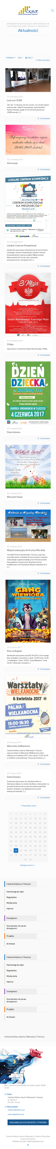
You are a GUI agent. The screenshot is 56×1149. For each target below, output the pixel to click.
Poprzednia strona (29, 806)
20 (26, 823)
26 (16, 828)
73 (11, 855)
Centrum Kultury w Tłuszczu (19, 884)
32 (45, 828)
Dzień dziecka (13, 432)
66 (16, 850)
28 (26, 828)
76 (26, 855)
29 (30, 828)
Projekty (10, 936)
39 (40, 832)
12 (26, 818)
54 (35, 841)
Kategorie (10, 58)
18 (16, 823)
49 (11, 841)
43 (21, 837)
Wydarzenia (12, 903)
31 (40, 828)
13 (30, 818)
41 (11, 837)
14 (35, 818)
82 (30, 860)
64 (45, 846)
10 (16, 818)
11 (21, 818)
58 (16, 846)
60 (26, 846)
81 (26, 860)
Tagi (19, 58)
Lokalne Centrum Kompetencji (21, 245)
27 (21, 828)
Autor (29, 58)
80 (45, 855)
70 (35, 850)
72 (45, 850)
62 (35, 846)
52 (26, 841)
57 (11, 846)
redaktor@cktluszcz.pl (16, 1110)
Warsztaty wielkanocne (18, 746)
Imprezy (10, 908)
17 (11, 823)
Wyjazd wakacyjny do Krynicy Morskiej (26, 550)
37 (30, 832)
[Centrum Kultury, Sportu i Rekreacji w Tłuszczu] (28, 10)
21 (30, 823)
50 (16, 841)
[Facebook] (28, 1145)
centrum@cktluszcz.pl (16, 1114)
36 (26, 832)
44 (26, 837)
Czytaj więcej (45, 118)
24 (45, 823)
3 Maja (10, 344)
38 (35, 832)
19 (21, 823)
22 (35, 823)
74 (16, 855)
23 (40, 823)
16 (45, 818)
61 (30, 846)
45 (30, 837)
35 (21, 832)
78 (35, 855)
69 (30, 850)
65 (11, 850)
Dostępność (12, 918)
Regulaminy (12, 897)
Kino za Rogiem (14, 651)
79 (40, 855)
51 (21, 841)
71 (40, 850)
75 (21, 855)
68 (26, 850)
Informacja (12, 163)
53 (30, 841)
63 (40, 846)
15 (40, 818)
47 (40, 837)
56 (45, 841)
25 (11, 828)
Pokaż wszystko (44, 60)
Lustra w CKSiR (14, 100)
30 (35, 828)
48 (45, 837)
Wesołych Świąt (15, 497)
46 (35, 837)
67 (21, 850)
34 (16, 832)
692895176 (12, 1081)
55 (40, 841)
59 (21, 846)
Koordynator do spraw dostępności (16, 927)
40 (45, 832)
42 (16, 837)
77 (30, 855)
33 (11, 832)
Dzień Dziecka (13, 777)
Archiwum (11, 943)
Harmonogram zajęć (15, 891)
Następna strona (26, 865)
